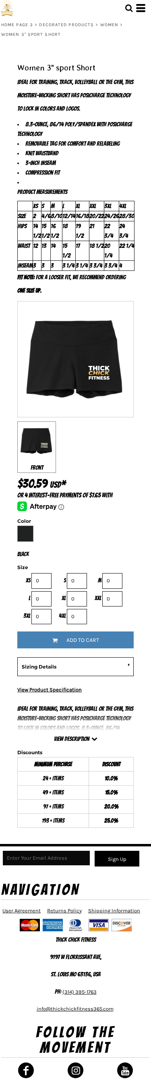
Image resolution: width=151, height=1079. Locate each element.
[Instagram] (75, 1070)
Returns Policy (64, 911)
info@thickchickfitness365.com (75, 1009)
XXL (98, 598)
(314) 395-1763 (79, 992)
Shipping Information (114, 911)
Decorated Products (66, 24)
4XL (62, 616)
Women (109, 24)
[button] (129, 8)
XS (28, 580)
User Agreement (21, 911)
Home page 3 (17, 24)
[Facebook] (26, 1070)
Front (37, 467)
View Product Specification (49, 690)
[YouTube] (125, 1070)
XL (64, 598)
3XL (27, 616)
